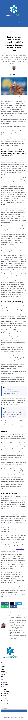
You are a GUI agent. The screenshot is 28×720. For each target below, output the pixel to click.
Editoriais (13, 22)
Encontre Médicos (16, 29)
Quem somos (7, 29)
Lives (17, 24)
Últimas (8, 22)
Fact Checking (5, 24)
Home (3, 22)
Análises (13, 24)
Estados (12, 31)
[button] (5, 603)
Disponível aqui (11, 506)
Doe (14, 26)
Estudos (24, 22)
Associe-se (23, 24)
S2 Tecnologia (6, 717)
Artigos (19, 22)
